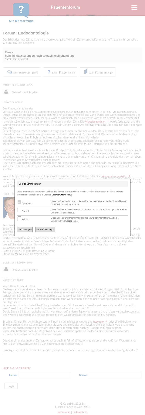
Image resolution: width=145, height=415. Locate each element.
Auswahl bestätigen (45, 230)
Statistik (25, 211)
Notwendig (26, 203)
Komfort (25, 220)
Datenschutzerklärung (62, 195)
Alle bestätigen (25, 230)
